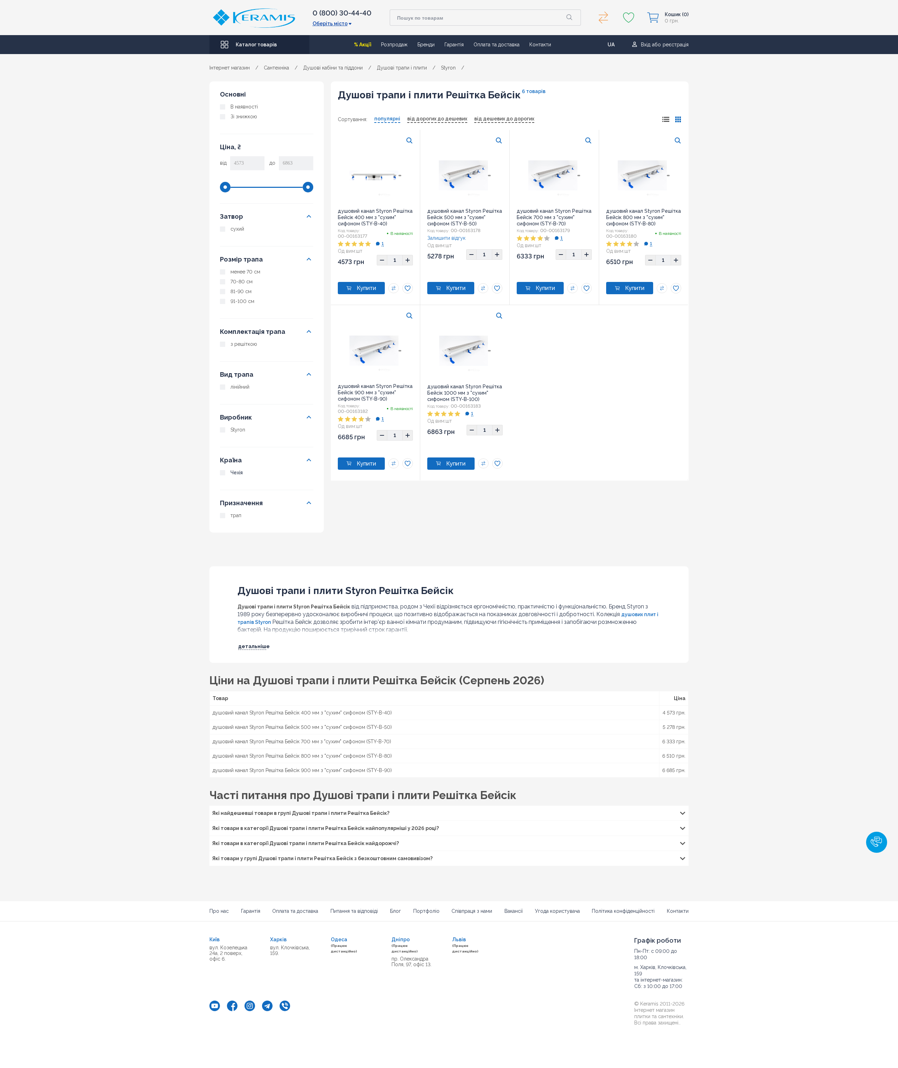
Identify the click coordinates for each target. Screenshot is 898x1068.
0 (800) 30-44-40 (342, 13)
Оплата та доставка (497, 44)
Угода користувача (557, 911)
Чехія (236, 472)
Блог (395, 911)
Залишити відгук (446, 238)
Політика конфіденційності (623, 911)
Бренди (426, 44)
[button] (876, 842)
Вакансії (513, 911)
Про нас (219, 911)
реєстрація (676, 44)
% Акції (362, 44)
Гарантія (454, 44)
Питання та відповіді (354, 911)
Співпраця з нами (471, 911)
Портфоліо (426, 911)
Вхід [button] (645, 44)
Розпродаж (394, 44)
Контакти (540, 44)
